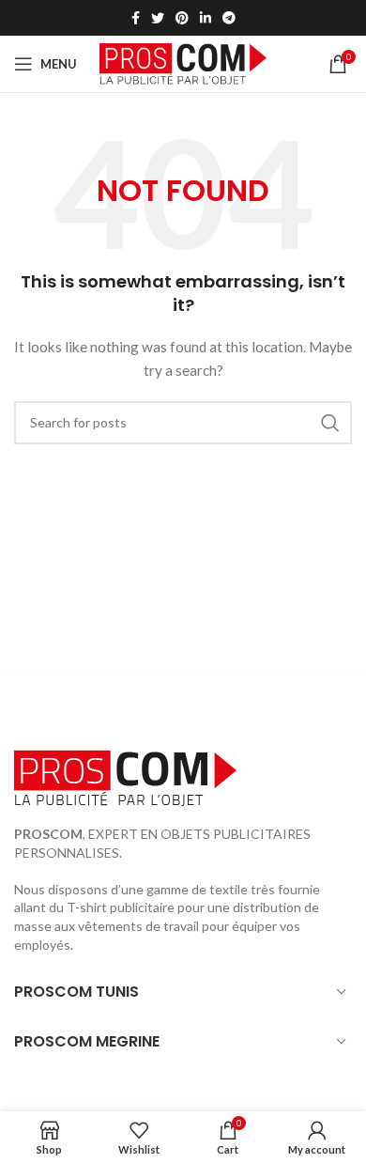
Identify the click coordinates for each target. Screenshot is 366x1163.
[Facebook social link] (135, 18)
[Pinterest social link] (182, 18)
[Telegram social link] (229, 18)
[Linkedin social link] (205, 18)
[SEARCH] (330, 422)
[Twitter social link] (157, 18)
